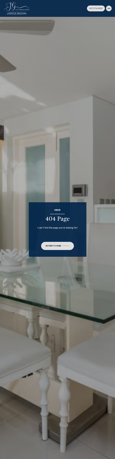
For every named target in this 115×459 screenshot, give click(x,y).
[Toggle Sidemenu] (109, 8)
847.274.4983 (96, 8)
